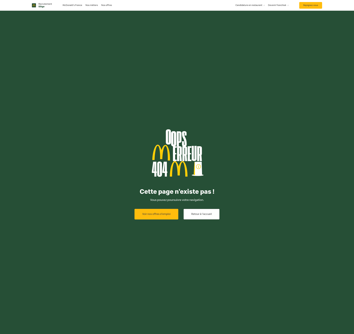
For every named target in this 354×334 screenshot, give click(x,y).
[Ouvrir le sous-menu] (92, 5)
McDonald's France (72, 5)
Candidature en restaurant (248, 5)
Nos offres (106, 5)
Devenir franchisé (277, 5)
